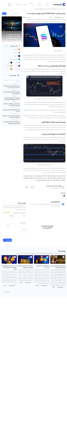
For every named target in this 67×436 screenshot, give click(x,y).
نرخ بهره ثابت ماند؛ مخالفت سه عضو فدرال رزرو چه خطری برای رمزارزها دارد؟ (12, 122)
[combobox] (14, 225)
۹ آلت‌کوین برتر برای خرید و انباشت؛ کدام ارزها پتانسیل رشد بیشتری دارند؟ (11, 116)
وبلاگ (58, 9)
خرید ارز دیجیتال (62, 9)
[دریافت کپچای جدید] (14, 240)
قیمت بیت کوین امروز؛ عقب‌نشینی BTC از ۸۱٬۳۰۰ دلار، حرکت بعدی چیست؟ (12, 86)
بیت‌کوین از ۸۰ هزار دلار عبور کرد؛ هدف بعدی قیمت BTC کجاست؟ (11, 92)
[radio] (3, 213)
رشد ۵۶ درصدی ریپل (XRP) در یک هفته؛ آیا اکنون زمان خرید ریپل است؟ (12, 104)
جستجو (4, 13)
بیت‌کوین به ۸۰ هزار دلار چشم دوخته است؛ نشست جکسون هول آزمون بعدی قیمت (12, 98)
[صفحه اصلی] (59, 4)
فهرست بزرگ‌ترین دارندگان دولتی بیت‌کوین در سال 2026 (11, 110)
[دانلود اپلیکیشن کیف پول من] (17, 4)
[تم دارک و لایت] (3, 4)
